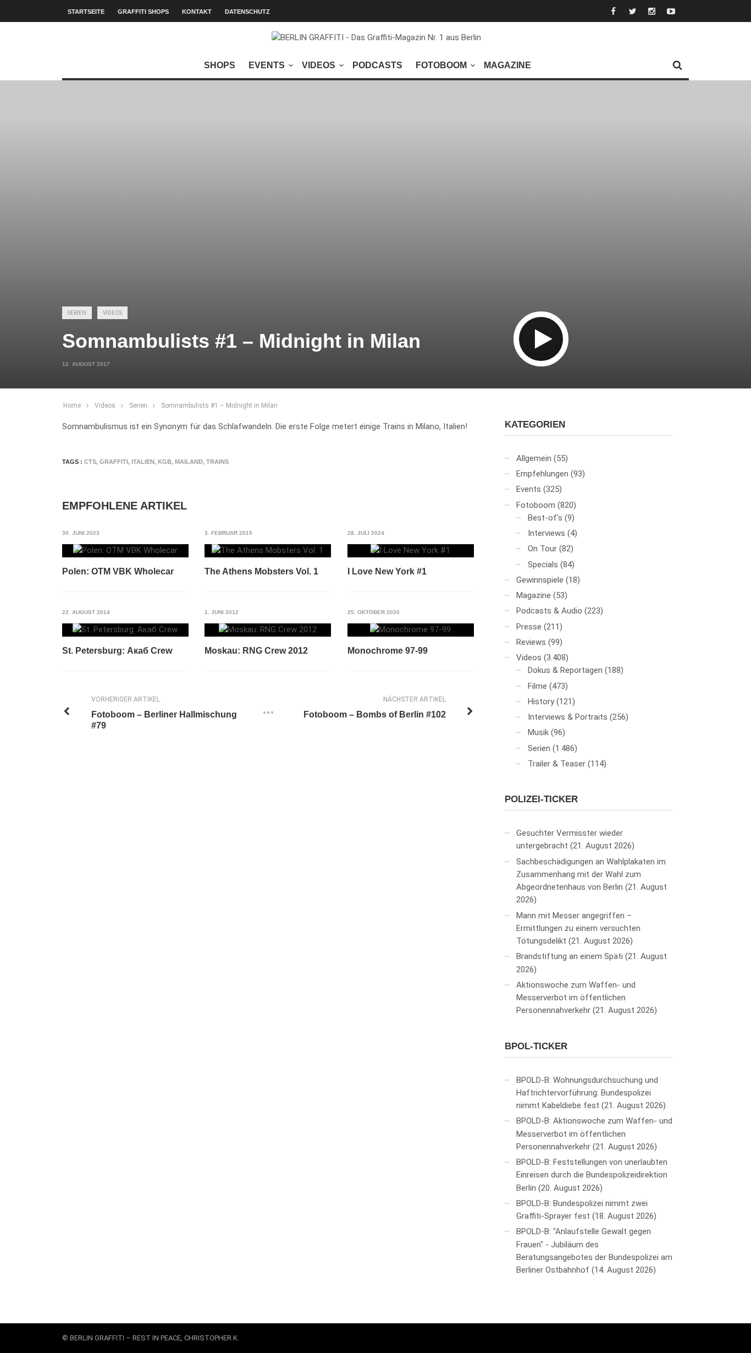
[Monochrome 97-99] (410, 630)
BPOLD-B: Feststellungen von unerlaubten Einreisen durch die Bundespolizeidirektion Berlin (591, 1175)
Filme (537, 686)
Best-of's (545, 518)
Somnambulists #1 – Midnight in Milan (219, 405)
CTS (90, 461)
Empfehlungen (542, 474)
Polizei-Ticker (541, 799)
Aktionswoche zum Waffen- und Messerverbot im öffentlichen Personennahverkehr (576, 998)
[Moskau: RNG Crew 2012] (268, 630)
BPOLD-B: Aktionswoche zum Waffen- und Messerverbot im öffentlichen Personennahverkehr (594, 1134)
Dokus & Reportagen (565, 670)
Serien (77, 313)
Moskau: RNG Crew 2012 (256, 650)
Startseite (86, 11)
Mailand (189, 461)
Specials (543, 564)
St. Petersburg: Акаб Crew (117, 650)
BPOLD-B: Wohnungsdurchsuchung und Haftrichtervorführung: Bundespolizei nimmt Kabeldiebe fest (587, 1093)
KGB (165, 461)
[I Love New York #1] (410, 550)
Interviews (546, 533)
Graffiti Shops (143, 11)
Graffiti (114, 461)
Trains (217, 461)
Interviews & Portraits (568, 717)
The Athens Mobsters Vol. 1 (261, 571)
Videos (318, 65)
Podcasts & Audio (549, 611)
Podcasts (377, 65)
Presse (529, 627)
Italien (142, 461)
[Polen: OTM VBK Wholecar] (125, 550)
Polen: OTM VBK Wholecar (118, 571)
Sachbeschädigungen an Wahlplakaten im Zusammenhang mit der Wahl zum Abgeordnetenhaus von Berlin (591, 874)
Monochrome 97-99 (387, 650)
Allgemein (533, 458)
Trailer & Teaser (557, 764)
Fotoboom (441, 65)
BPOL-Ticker (536, 1046)
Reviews (531, 642)
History (541, 701)
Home (72, 405)
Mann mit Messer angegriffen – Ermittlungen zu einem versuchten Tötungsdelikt (578, 928)
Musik (538, 732)
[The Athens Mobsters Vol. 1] (267, 550)
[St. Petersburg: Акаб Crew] (125, 630)
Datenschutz (247, 11)
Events (267, 65)
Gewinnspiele (540, 580)
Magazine (507, 65)
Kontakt (197, 11)
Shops (219, 65)
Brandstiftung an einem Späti (569, 956)
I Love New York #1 (387, 571)
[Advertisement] (375, 212)
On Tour (542, 549)
